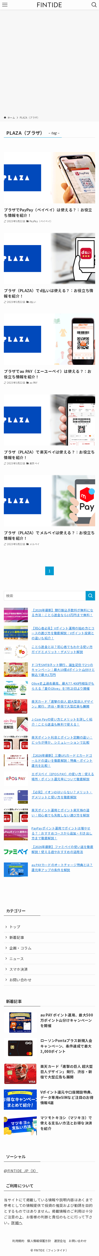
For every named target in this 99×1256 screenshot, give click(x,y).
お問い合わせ (20, 979)
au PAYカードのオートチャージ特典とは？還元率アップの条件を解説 (62, 867)
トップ (14, 926)
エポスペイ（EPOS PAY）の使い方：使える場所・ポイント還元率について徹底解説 (62, 776)
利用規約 (18, 1241)
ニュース (16, 958)
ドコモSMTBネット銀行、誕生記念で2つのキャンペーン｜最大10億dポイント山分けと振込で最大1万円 (63, 669)
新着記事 (16, 937)
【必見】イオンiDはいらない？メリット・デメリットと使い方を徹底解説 (61, 794)
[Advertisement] (49, 63)
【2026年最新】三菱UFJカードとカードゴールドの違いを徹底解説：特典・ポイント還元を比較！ (62, 760)
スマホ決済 (18, 969)
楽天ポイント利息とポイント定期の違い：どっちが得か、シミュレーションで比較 (62, 740)
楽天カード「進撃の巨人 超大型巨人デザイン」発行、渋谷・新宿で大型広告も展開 (62, 704)
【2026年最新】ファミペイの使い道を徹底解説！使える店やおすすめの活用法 (62, 849)
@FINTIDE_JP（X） (21, 1170)
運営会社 (60, 1241)
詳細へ (16, 1222)
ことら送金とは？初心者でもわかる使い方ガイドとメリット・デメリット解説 (62, 649)
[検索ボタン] (94, 5)
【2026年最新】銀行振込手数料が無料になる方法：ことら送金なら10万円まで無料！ (62, 612)
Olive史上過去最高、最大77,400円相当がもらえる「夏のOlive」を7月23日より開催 (62, 686)
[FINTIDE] (49, 5)
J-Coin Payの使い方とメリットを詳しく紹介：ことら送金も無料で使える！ (61, 722)
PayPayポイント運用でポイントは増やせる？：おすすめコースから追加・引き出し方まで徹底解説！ (61, 833)
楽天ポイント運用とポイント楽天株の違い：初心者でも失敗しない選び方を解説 (60, 812)
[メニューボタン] (5, 5)
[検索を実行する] (90, 596)
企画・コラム (20, 947)
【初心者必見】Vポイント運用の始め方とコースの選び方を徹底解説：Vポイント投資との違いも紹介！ (62, 633)
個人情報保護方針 (39, 1241)
